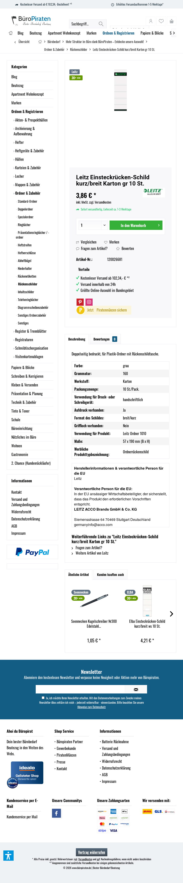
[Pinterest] (80, 302)
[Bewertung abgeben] (108, 189)
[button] (8, 855)
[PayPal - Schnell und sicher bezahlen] (32, 552)
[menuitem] (171, 21)
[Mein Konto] (150, 21)
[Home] (11, 33)
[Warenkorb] (171, 21)
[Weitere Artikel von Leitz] (154, 193)
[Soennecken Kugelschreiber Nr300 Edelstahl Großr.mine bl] (94, 601)
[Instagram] (89, 302)
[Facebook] (56, 813)
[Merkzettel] (161, 21)
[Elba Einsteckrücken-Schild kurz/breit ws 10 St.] (147, 601)
